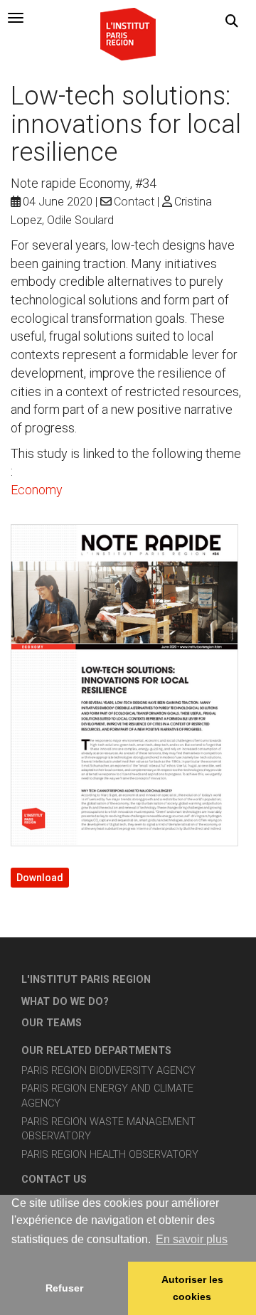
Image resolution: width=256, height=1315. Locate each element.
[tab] (15, 18)
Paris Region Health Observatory (109, 1155)
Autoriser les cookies (192, 1288)
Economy (37, 489)
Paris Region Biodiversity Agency (108, 1071)
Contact (134, 201)
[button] (232, 21)
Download (39, 877)
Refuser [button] (64, 1288)
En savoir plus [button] (192, 1239)
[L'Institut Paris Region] (128, 33)
